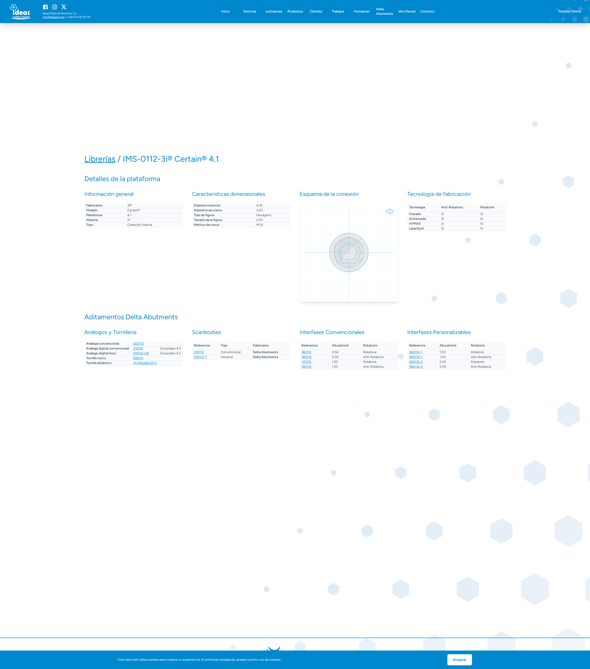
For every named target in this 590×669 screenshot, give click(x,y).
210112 (138, 348)
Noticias (249, 11)
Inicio (225, 11)
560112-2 (416, 362)
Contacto (427, 11)
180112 (306, 357)
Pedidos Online (570, 11)
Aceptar (459, 659)
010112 (199, 352)
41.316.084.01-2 (145, 363)
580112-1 (415, 357)
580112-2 (416, 367)
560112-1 (415, 352)
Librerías (99, 159)
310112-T (200, 357)
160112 (306, 352)
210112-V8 (141, 353)
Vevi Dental (406, 11)
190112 (306, 367)
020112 (138, 344)
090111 (138, 358)
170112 (306, 362)
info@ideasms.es (53, 17)
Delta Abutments (384, 11)
